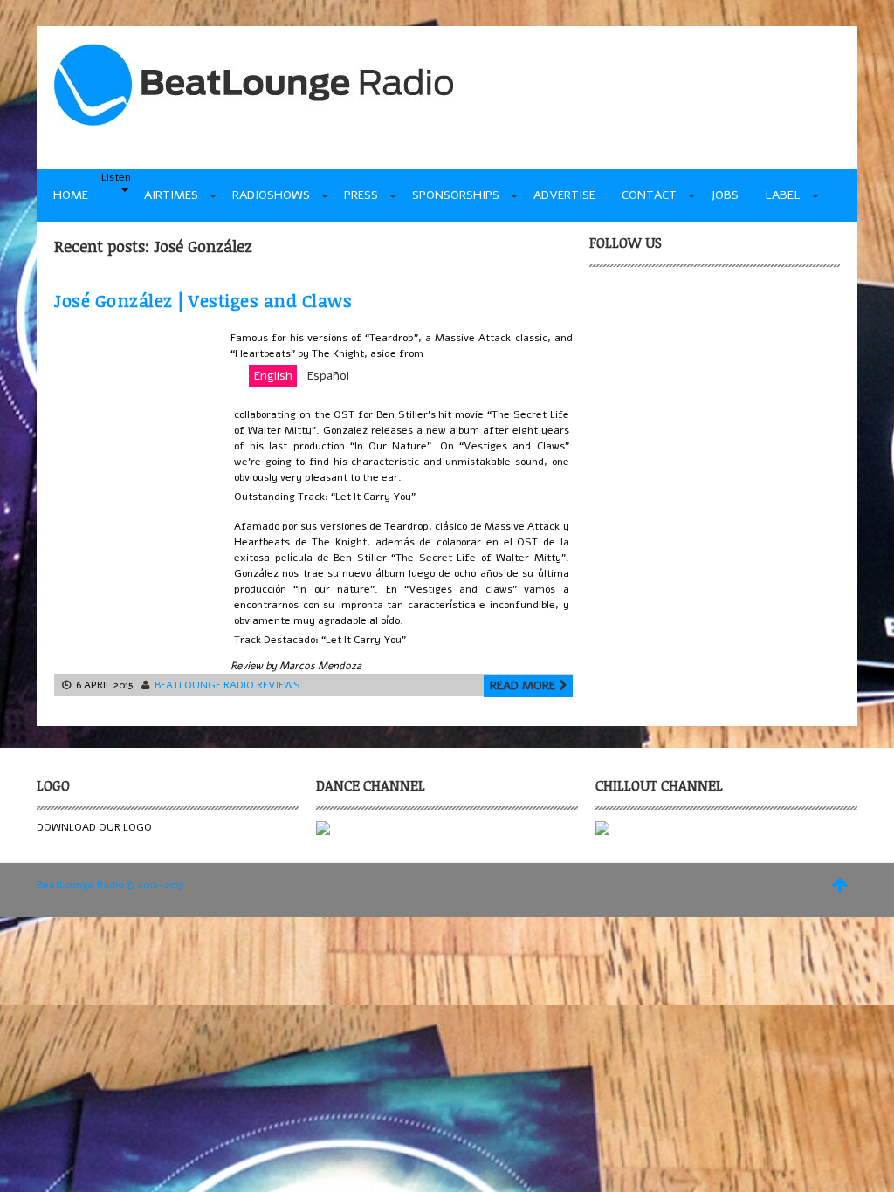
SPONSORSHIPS (455, 195)
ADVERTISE (564, 195)
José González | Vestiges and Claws (203, 300)
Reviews (278, 685)
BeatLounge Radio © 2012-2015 (110, 885)
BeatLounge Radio (204, 685)
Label (783, 195)
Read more (524, 685)
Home (70, 195)
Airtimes (171, 195)
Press (361, 195)
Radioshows (271, 195)
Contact (649, 195)
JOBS (725, 195)
